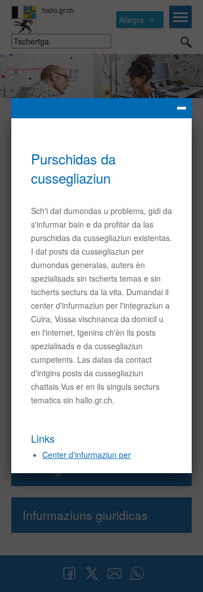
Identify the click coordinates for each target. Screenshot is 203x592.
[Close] (101, 108)
